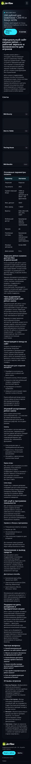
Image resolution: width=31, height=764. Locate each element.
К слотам (22, 32)
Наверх (4, 761)
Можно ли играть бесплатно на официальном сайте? (15, 654)
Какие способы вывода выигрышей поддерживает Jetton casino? (14, 666)
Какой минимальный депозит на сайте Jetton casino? (15, 649)
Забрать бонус (9, 32)
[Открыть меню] (27, 3)
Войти (20, 753)
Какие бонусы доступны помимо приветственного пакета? (13, 659)
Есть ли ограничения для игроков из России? (14, 676)
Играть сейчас (9, 753)
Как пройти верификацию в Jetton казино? (15, 672)
